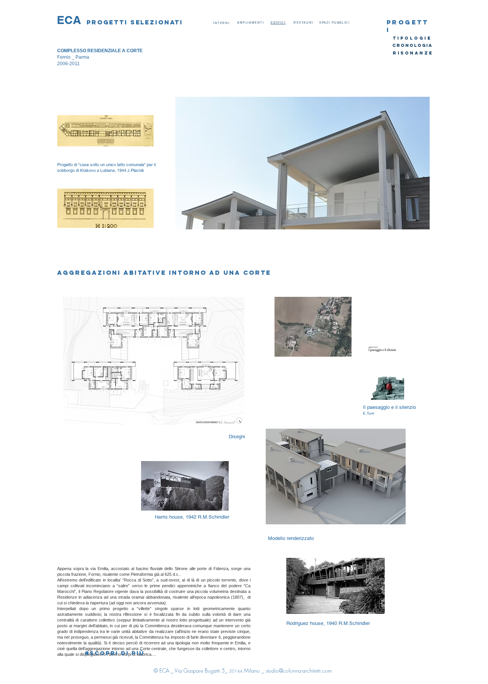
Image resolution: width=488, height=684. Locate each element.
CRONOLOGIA (412, 45)
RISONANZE (413, 53)
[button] (302, 163)
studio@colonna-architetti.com (299, 670)
